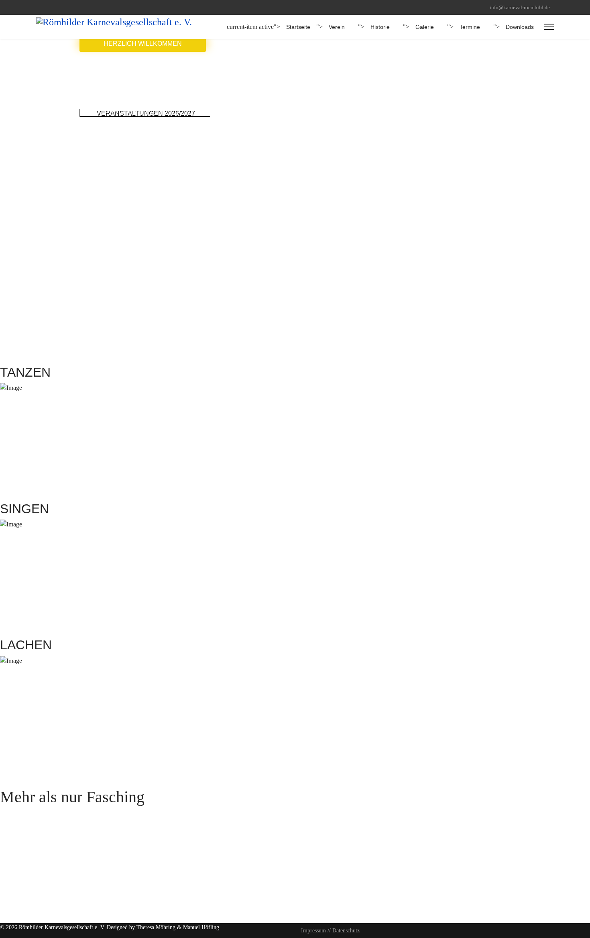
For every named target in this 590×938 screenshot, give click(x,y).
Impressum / (315, 931)
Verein (337, 27)
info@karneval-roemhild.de (520, 7)
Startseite (298, 27)
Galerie (424, 27)
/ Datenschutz (344, 931)
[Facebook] (38, 7)
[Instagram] (51, 7)
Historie (380, 27)
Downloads (520, 27)
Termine (470, 27)
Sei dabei (11, 815)
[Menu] (549, 27)
